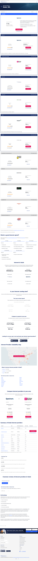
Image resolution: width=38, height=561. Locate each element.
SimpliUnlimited (3, 446)
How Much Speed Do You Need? (4, 547)
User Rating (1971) (9, 107)
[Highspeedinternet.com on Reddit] (23, 551)
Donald (20, 378)
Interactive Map (19, 356)
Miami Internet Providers (22, 542)
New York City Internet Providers (23, 541)
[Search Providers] (7, 540)
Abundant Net (2, 448)
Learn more (28, 179)
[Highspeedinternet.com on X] (21, 551)
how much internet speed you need (12, 237)
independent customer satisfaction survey (19, 230)
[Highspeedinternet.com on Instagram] (22, 551)
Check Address (18, 29)
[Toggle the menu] (36, 2)
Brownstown (21, 381)
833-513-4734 (20, 31)
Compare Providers (2, 537)
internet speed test (22, 237)
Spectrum (2, 428)
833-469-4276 (29, 69)
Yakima (2, 378)
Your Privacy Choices (27, 557)
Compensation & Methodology (16, 557)
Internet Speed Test (2, 546)
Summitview (2, 382)
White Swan (21, 383)
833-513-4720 (29, 49)
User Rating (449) (9, 127)
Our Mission (21, 547)
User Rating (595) (9, 69)
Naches (20, 377)
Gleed (2, 377)
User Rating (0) (9, 89)
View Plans (27, 47)
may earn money (2, 0)
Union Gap (2, 383)
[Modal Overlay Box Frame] (19, 531)
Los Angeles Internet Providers (22, 537)
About (20, 546)
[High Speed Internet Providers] (4, 2)
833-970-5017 (29, 148)
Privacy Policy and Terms (21, 557)
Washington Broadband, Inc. (4, 450)
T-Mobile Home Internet (4, 431)
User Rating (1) (9, 180)
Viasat (3, 372)
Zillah (20, 382)
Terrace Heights (3, 381)
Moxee (2, 386)
